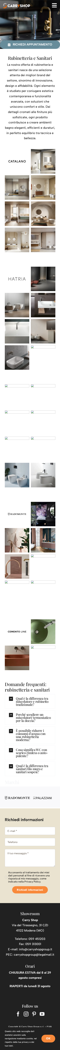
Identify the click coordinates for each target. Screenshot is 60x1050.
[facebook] (18, 1014)
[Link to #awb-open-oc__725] (54, 5)
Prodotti (26, 35)
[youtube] (42, 1014)
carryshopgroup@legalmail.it (34, 954)
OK (48, 1038)
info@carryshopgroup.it (35, 949)
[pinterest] (34, 1014)
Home (16, 35)
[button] (30, 701)
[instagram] (26, 1014)
